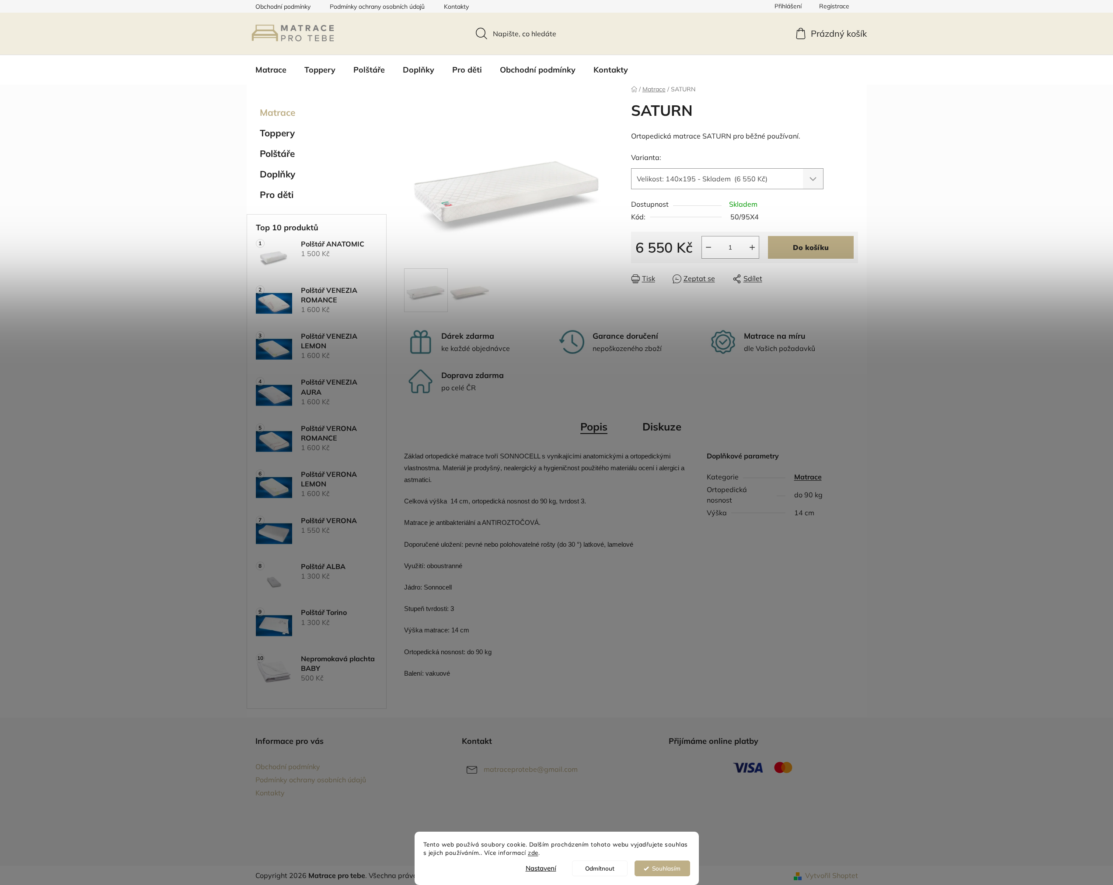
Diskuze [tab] (661, 426)
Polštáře (277, 153)
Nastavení (541, 868)
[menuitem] (271, 70)
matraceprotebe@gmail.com (531, 769)
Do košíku (811, 247)
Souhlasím (666, 868)
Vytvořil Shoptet (831, 875)
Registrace (834, 6)
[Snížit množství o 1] (708, 247)
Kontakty (456, 6)
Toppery (277, 133)
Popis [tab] (593, 426)
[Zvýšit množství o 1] (752, 247)
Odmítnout (599, 868)
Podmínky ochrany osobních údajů (377, 6)
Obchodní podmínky (283, 6)
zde (533, 852)
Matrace (277, 112)
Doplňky (277, 174)
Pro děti (276, 194)
